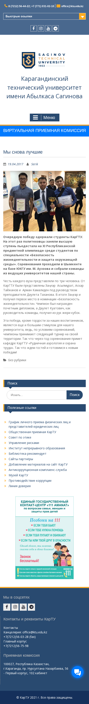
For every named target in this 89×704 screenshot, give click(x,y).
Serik (34, 164)
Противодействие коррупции (30, 480)
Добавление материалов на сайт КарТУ (38, 464)
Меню (49, 117)
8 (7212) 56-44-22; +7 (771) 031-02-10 (31, 6)
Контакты (10, 628)
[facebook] (33, 28)
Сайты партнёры (21, 459)
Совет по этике (20, 437)
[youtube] (48, 28)
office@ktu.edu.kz (72, 6)
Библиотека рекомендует (27, 453)
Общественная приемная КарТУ (32, 432)
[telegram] (55, 28)
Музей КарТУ (18, 475)
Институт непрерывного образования (37, 448)
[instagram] (41, 28)
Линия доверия (20, 486)
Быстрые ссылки (19, 16)
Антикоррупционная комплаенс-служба (38, 470)
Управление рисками (24, 443)
